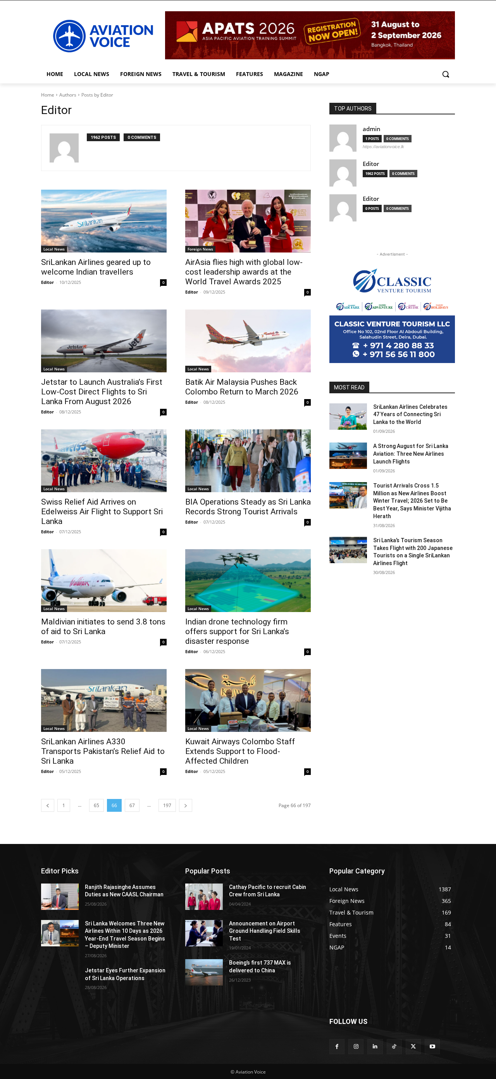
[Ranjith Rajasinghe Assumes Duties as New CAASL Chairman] (60, 897)
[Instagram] (355, 1046)
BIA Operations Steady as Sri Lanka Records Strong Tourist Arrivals (248, 506)
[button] (445, 74)
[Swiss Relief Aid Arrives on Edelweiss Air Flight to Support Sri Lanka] (104, 460)
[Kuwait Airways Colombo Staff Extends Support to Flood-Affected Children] (248, 700)
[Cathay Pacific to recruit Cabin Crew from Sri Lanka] (204, 897)
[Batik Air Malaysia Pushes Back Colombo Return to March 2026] (248, 341)
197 (167, 805)
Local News (54, 249)
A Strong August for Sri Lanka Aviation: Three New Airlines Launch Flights (410, 453)
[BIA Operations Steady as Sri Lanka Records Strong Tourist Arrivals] (248, 460)
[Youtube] (432, 1046)
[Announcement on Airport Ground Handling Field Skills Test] (204, 933)
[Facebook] (336, 1046)
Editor (47, 282)
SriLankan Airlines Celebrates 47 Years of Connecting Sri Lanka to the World (410, 414)
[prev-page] (47, 805)
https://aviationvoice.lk (383, 146)
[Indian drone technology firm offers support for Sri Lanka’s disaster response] (248, 580)
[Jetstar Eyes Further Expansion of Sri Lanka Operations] (60, 980)
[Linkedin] (374, 1046)
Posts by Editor (97, 95)
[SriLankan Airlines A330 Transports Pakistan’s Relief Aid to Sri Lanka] (104, 700)
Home (47, 95)
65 (96, 805)
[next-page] (185, 805)
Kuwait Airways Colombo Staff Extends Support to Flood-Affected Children (240, 751)
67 (132, 805)
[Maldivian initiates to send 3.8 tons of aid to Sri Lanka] (104, 580)
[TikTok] (394, 1046)
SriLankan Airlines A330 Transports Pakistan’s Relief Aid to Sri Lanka (103, 751)
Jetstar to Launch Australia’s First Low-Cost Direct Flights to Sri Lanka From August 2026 (101, 391)
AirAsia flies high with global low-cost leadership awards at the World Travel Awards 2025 (244, 272)
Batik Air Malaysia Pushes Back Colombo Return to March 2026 (241, 386)
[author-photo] (68, 148)
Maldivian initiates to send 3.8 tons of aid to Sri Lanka (103, 626)
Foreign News (200, 249)
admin (372, 129)
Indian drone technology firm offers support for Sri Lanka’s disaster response (237, 631)
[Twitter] (413, 1046)
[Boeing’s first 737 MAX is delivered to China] (204, 972)
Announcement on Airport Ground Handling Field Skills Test (264, 931)
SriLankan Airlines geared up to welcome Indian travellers (96, 267)
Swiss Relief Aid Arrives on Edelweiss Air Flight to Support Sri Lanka (102, 511)
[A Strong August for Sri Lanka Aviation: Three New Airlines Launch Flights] (348, 456)
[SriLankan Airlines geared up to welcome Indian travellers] (104, 221)
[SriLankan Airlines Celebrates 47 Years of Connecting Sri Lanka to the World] (348, 416)
